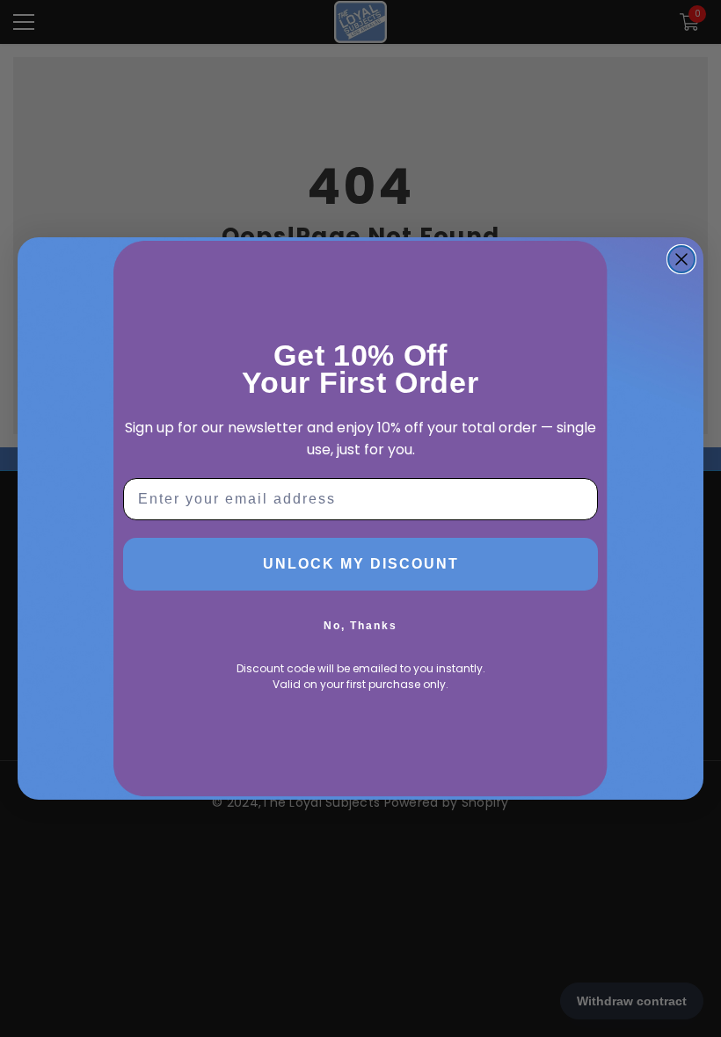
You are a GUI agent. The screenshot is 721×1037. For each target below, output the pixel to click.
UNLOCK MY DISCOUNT (361, 563)
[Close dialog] (681, 259)
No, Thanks (360, 626)
